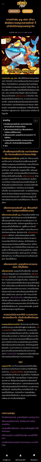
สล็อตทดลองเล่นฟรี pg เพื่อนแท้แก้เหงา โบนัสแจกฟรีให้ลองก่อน (19, 130)
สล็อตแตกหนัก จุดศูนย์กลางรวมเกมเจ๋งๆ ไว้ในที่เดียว (20, 136)
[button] (3, 4)
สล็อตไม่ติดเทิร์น (16, 297)
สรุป (6, 145)
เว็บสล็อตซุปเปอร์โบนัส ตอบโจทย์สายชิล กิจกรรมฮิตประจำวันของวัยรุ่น (18, 125)
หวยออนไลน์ (11, 353)
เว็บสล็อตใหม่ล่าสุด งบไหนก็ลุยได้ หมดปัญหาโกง (20, 417)
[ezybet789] (22, 4)
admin (30, 33)
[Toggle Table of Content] (34, 121)
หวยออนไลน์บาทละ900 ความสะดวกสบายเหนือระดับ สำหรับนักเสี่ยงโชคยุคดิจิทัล (19, 141)
